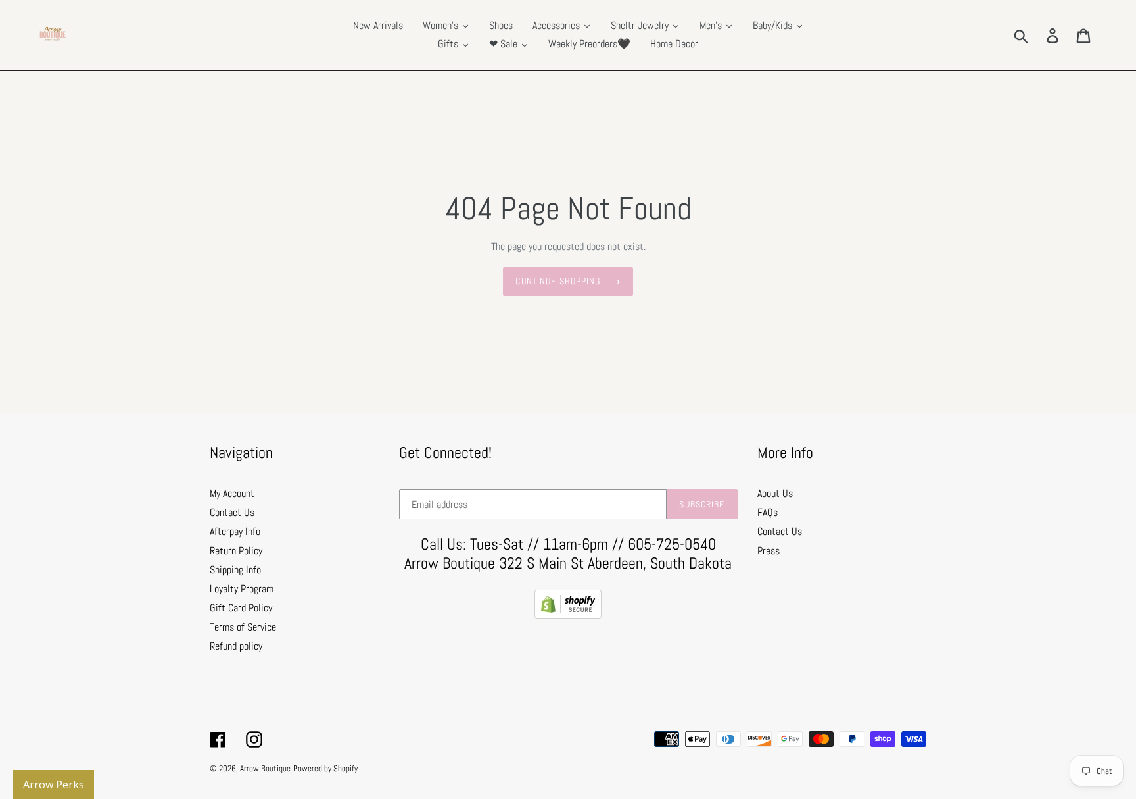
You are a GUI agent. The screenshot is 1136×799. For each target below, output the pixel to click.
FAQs (767, 512)
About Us (775, 493)
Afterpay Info (235, 531)
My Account (232, 493)
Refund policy (236, 646)
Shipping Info (235, 570)
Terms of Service (243, 627)
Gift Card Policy (241, 608)
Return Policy (236, 550)
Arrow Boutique (265, 768)
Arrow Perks (53, 784)
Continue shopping (557, 281)
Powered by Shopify (325, 768)
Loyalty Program (241, 589)
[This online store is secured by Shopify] (568, 615)
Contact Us (232, 512)
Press (768, 550)
